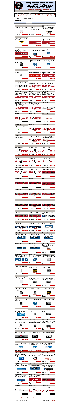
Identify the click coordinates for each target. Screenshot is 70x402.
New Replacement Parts (49, 15)
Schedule (29, 11)
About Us (19, 11)
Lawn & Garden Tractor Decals (38, 14)
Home (16, 11)
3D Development (52, 400)
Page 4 (33, 22)
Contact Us (24, 11)
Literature (27, 15)
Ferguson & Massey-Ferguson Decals (26, 14)
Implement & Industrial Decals (50, 14)
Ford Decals (16, 14)
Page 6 (45, 22)
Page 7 (51, 22)
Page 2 (22, 22)
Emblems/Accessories (36, 15)
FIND (54, 11)
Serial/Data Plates (19, 15)
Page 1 (16, 22)
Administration (36, 11)
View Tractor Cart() (52, 0)
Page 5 (39, 22)
